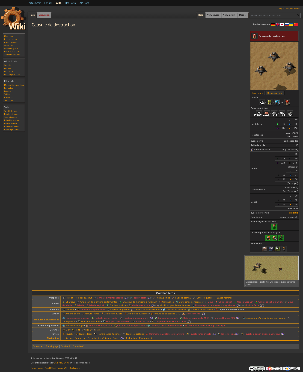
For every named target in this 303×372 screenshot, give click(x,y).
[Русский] (287, 24)
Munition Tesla (252, 305)
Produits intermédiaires (99, 338)
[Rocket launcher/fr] (194, 297)
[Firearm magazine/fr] (63, 302)
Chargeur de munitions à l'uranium (139, 302)
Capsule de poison (119, 309)
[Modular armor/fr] (102, 313)
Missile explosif (96, 305)
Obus (210, 302)
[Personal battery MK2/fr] (181, 318)
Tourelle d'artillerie (135, 334)
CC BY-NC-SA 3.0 (61, 363)
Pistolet (69, 297)
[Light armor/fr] (63, 313)
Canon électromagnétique (110, 297)
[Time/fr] (261, 102)
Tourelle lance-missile (200, 334)
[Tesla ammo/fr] (243, 305)
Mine (99, 329)
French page (51, 346)
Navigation (53, 338)
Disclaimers (74, 368)
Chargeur (70, 302)
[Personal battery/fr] (156, 318)
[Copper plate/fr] (266, 113)
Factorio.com (34, 3)
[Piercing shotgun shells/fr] (177, 302)
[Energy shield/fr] (63, 325)
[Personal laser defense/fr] (115, 325)
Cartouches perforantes (191, 302)
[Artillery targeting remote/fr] (147, 334)
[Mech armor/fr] (183, 313)
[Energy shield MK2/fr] (87, 325)
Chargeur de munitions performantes (98, 302)
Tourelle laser (85, 334)
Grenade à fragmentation (92, 309)
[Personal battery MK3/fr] (212, 318)
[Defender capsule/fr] (164, 309)
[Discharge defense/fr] (148, 325)
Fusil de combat (183, 297)
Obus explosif (225, 302)
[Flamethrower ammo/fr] (158, 305)
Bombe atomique (118, 305)
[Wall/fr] (63, 329)
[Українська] (291, 24)
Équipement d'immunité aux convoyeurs (265, 318)
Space (116, 338)
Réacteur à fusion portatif (135, 318)
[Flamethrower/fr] (215, 297)
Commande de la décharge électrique (207, 325)
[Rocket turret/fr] (187, 334)
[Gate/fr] (73, 329)
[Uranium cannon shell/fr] (235, 302)
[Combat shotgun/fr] (173, 297)
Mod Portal (70, 3)
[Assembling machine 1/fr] (264, 248)
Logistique (67, 338)
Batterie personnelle (168, 318)
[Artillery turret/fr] (124, 334)
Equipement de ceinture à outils (170, 321)
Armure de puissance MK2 (167, 313)
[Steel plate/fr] (289, 113)
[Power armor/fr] (125, 313)
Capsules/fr (78, 346)
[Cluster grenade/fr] (78, 309)
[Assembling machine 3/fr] (277, 248)
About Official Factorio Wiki (56, 368)
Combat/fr (66, 346)
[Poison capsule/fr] (108, 309)
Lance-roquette (204, 297)
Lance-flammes (224, 297)
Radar (88, 329)
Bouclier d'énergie (75, 325)
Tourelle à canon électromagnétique (262, 334)
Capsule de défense (176, 309)
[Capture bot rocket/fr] (130, 305)
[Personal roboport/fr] (78, 321)
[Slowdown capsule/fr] (132, 309)
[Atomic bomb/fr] (107, 305)
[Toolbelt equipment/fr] (153, 321)
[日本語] (282, 24)
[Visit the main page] (14, 18)
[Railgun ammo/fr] (193, 305)
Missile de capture (141, 305)
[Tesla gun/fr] (131, 297)
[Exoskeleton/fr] (288, 318)
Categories (38, 346)
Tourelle (70, 334)
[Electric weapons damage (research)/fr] (274, 237)
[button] (243, 15)
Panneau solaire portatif (77, 318)
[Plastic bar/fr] (282, 113)
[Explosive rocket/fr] (87, 305)
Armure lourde (92, 313)
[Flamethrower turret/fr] (95, 334)
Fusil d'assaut (85, 297)
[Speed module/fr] (277, 102)
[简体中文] (296, 24)
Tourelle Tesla (228, 334)
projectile (293, 212)
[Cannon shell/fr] (206, 302)
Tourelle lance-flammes (109, 334)
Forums (48, 3)
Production (80, 338)
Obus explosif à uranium (270, 302)
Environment (145, 338)
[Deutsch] (273, 24)
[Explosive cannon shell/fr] (216, 302)
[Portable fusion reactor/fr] (121, 318)
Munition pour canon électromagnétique (215, 305)
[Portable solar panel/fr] (63, 318)
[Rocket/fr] (75, 305)
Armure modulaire (113, 313)
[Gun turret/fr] (63, 334)
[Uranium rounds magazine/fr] (120, 302)
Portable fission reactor (106, 318)
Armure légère (72, 313)
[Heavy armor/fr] (83, 313)
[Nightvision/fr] (134, 321)
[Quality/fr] (290, 119)
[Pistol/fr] (63, 297)
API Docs (84, 3)
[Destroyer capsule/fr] (287, 102)
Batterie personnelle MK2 (196, 318)
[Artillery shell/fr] (286, 302)
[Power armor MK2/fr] (152, 313)
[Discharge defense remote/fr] (186, 325)
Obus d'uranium (245, 302)
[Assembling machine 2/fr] (271, 248)
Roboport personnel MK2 (118, 321)
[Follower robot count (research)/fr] (280, 237)
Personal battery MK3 (224, 318)
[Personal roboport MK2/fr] (104, 321)
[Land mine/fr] (95, 329)
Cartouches (168, 302)
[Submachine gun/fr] (76, 297)
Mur (68, 329)
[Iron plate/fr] (274, 113)
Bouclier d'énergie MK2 (100, 325)
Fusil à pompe (163, 297)
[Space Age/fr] (252, 149)
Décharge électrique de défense (167, 325)
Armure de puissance (138, 313)
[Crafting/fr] (284, 248)
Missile (80, 305)
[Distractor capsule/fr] (269, 102)
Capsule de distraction (202, 309)
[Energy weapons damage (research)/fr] (267, 237)
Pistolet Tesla (139, 297)
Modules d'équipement (46, 319)
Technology (131, 338)
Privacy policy (37, 368)
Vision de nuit (142, 321)
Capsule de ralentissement (147, 309)
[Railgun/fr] (95, 297)
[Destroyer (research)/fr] (274, 226)
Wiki (59, 2)
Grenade (70, 309)
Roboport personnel (91, 321)
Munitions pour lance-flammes (175, 305)
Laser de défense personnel (131, 325)
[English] (277, 24)
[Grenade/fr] (63, 309)
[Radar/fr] (83, 329)
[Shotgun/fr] (154, 297)
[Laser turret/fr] (77, 334)
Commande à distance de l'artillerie (166, 334)
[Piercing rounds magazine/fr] (78, 302)
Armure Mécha (192, 313)
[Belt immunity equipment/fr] (243, 318)
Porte (77, 329)
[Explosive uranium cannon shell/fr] (256, 302)
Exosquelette (68, 321)
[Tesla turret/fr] (219, 334)
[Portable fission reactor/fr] (93, 318)
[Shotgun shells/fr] (160, 302)
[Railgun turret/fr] (242, 334)
